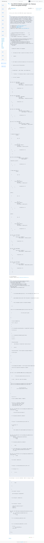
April (2, 45)
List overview (4, 63)
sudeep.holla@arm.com (19, 26)
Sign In (38, 1)
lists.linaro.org (4, 1)
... (10, 15)
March (2, 46)
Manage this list (33, 1)
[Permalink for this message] (33, 537)
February (2, 47)
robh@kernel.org (18, 27)
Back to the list (38, 9)
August (2, 41)
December (2, 38)
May (2, 44)
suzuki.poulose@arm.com (25, 28)
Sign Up (41, 1)
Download (3, 66)
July (2, 42)
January (2, 48)
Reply (10, 538)
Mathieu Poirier (13, 8)
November (2, 39)
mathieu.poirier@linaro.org (21, 25)
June (2, 43)
